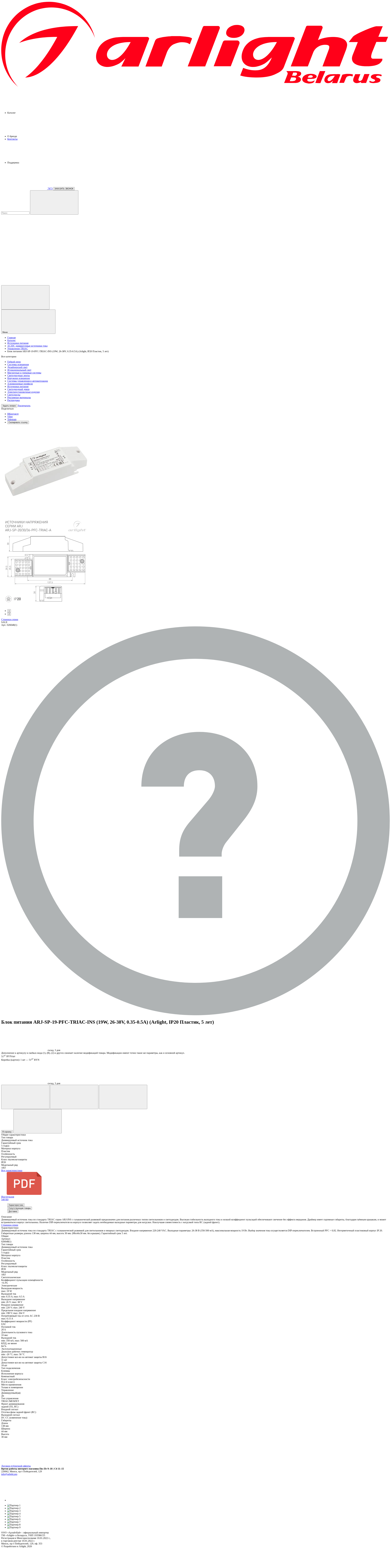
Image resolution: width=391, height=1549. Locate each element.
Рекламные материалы (19, 397)
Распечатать (24, 405)
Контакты (12, 139)
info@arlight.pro (9, 1474)
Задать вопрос (9, 406)
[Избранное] (25, 1097)
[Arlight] (195, 86)
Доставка (13, 1211)
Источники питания (17, 386)
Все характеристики (11, 1170)
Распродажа (13, 400)
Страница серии (9, 619)
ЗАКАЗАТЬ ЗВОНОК (63, 189)
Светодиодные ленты (18, 375)
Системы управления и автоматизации (27, 381)
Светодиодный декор (18, 389)
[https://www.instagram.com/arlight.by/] (30, 1500)
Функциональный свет (19, 370)
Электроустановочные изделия (23, 392)
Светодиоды (13, 394)
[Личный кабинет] (25, 297)
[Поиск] (54, 202)
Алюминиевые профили (20, 383)
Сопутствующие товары (20, 1208)
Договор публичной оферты (16, 1466)
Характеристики (16, 1205)
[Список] (123, 1097)
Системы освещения (18, 364)
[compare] (24, 283)
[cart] (24, 236)
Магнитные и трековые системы (24, 372)
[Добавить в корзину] (37, 1121)
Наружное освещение (18, 378)
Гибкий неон (14, 361)
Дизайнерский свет (17, 367)
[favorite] (24, 260)
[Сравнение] (74, 1097)
